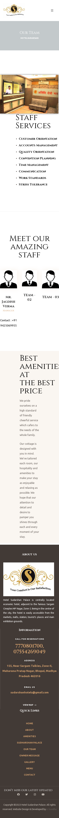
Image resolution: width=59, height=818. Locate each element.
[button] (29, 705)
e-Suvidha (51, 809)
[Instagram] (34, 794)
